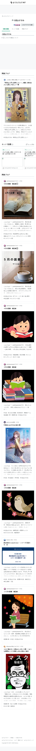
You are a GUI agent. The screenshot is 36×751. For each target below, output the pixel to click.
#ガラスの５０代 (8, 532)
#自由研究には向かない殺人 (20, 234)
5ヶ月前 (28, 79)
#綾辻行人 (28, 579)
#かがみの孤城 (12, 412)
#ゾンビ (28, 355)
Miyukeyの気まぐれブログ (12, 646)
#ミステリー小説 (8, 238)
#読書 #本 (6, 704)
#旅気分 (12, 706)
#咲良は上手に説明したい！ (20, 137)
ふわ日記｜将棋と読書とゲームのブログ (15, 79)
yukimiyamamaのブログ (12, 181)
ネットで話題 (15, 29)
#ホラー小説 (16, 357)
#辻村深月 (20, 412)
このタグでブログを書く (27, 24)
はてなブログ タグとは (7, 740)
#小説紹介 (11, 477)
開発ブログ (20, 740)
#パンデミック (8, 357)
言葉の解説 (6, 29)
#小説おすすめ (8, 137)
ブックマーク (6, 150)
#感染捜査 (16, 355)
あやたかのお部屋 (10, 422)
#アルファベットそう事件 (24, 236)
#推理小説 (14, 415)
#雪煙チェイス (24, 530)
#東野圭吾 (16, 530)
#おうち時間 (13, 704)
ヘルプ (15, 740)
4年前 (20, 181)
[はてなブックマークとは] (12, 144)
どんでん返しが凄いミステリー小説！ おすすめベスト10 (12, 153)
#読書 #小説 (20, 579)
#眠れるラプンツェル (9, 236)
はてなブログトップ (29, 740)
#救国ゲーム (27, 412)
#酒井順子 (17, 532)
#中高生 (17, 477)
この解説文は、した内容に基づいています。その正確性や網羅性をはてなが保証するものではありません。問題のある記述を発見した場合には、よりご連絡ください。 (10, 38)
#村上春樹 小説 (8, 581)
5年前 (15, 540)
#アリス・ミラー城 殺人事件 (21, 296)
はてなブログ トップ (8, 16)
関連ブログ (25, 29)
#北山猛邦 (6, 298)
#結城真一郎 (7, 415)
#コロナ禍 (6, 706)
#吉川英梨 (22, 355)
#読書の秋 (6, 639)
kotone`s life (9, 540)
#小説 (5, 412)
